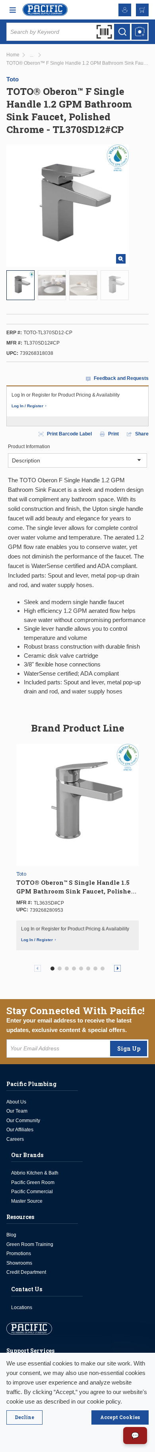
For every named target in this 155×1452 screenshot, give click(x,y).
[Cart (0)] (142, 10)
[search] (122, 32)
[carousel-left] (38, 968)
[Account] (124, 10)
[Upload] (139, 32)
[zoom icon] (121, 259)
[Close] (24, 1417)
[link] (31, 55)
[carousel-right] (117, 968)
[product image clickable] (20, 285)
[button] (52, 969)
